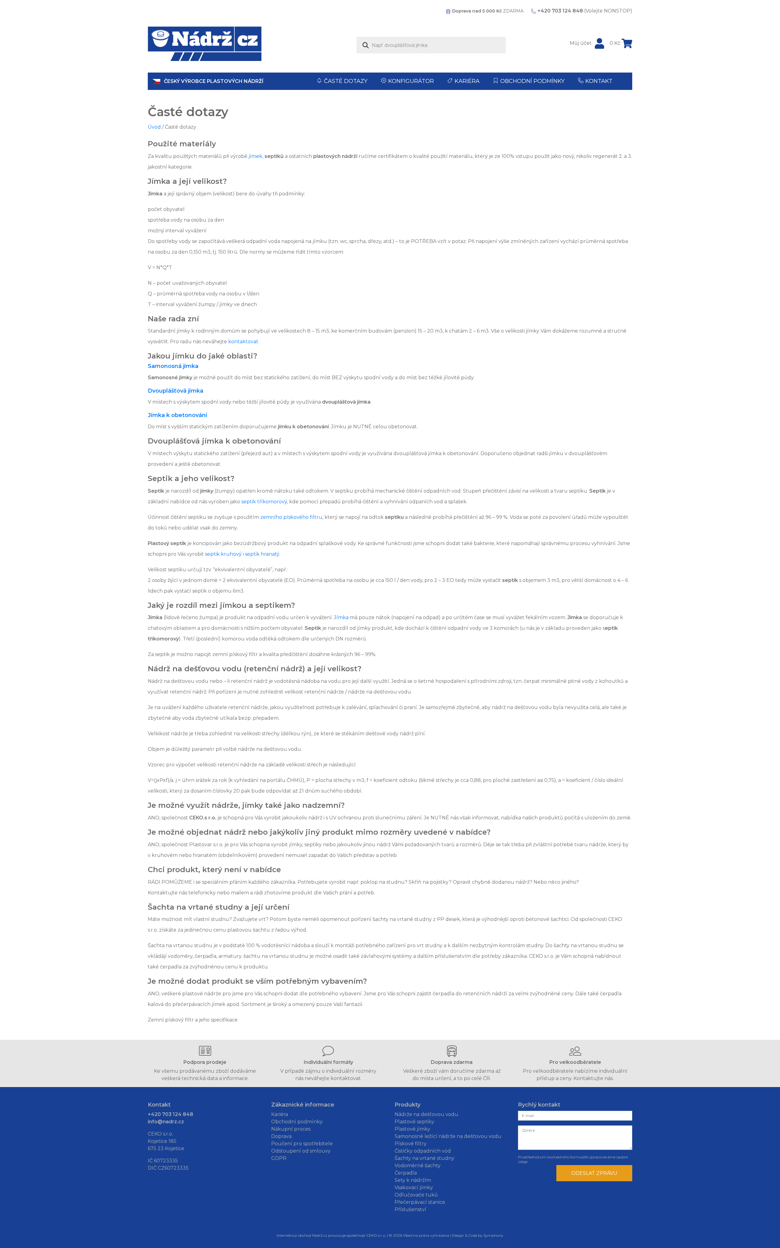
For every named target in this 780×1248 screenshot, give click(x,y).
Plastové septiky (414, 1122)
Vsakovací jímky (414, 1187)
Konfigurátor (411, 81)
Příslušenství (410, 1209)
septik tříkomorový (264, 502)
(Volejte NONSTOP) (584, 11)
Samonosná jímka (173, 366)
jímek (255, 156)
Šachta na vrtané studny (195, 907)
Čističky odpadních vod (423, 1151)
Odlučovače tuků (416, 1195)
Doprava (281, 1136)
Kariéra (467, 81)
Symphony (493, 1235)
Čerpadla (406, 1173)
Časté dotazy (345, 81)
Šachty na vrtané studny (424, 1158)
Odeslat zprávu (594, 1173)
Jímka (341, 617)
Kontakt (598, 81)
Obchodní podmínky (532, 81)
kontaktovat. (243, 341)
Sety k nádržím (413, 1180)
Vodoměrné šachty (418, 1165)
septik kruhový (223, 554)
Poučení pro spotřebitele (302, 1143)
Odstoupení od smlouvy (301, 1151)
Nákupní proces (290, 1129)
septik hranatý (262, 554)
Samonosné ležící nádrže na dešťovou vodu (448, 1136)
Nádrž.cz (319, 1235)
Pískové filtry (411, 1143)
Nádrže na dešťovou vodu (426, 1114)
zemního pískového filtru (291, 517)
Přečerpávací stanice (420, 1202)
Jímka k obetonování (177, 415)
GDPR (278, 1158)
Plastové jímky (412, 1129)
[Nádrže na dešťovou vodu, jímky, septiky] (205, 44)
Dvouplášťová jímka (175, 390)
